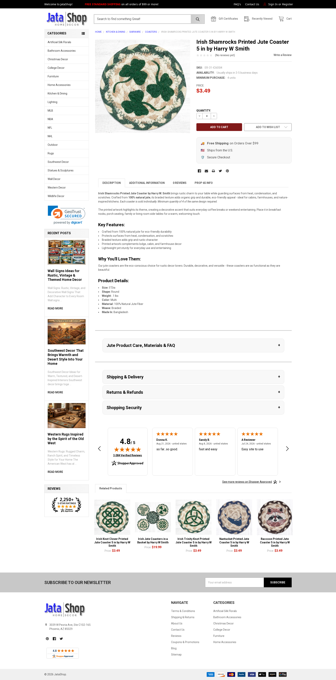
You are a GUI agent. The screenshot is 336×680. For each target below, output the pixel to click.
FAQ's (237, 4)
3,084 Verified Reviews (127, 455)
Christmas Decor (58, 59)
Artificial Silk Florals (59, 42)
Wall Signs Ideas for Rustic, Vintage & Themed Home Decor (65, 275)
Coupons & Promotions (185, 642)
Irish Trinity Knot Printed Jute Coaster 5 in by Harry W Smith (194, 542)
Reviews (176, 635)
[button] (66, 215)
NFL (50, 127)
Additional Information (147, 182)
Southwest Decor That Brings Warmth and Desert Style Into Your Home (66, 357)
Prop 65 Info (204, 182)
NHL (50, 136)
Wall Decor (54, 179)
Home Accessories (59, 84)
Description (111, 182)
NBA (50, 119)
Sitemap (176, 654)
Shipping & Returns (182, 617)
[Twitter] (220, 171)
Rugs (51, 153)
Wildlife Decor (56, 196)
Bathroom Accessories (62, 50)
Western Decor (57, 187)
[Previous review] (99, 449)
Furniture (53, 76)
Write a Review (283, 55)
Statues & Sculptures (61, 170)
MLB (50, 110)
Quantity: (203, 110)
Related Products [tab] (110, 488)
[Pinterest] (227, 171)
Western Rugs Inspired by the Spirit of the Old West (66, 438)
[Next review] (287, 449)
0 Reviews (179, 182)
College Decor (56, 67)
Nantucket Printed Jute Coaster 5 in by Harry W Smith (234, 542)
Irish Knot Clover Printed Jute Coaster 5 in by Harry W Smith (112, 542)
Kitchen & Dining (57, 93)
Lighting (52, 102)
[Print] (213, 171)
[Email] (206, 171)
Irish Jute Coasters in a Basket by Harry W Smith (153, 540)
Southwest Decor (58, 161)
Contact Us (252, 4)
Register (287, 4)
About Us (176, 623)
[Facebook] (199, 171)
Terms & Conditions (183, 611)
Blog (174, 648)
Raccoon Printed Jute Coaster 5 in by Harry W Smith (275, 542)
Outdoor (53, 144)
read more (55, 308)
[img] (127, 449)
